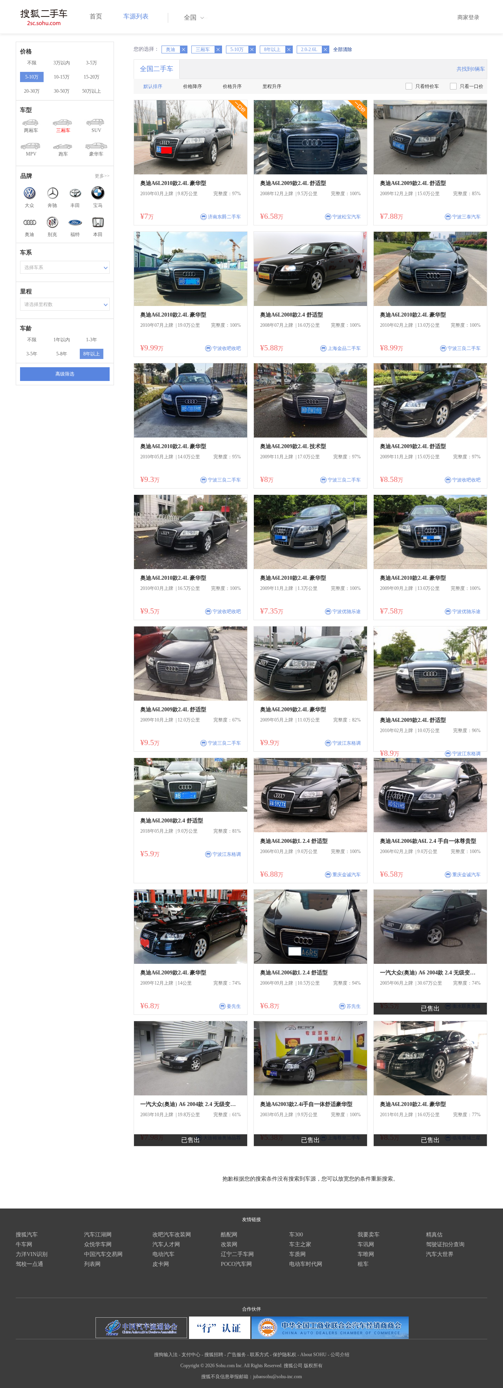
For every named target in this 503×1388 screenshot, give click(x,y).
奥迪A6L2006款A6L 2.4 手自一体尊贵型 (428, 841)
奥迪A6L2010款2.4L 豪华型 (173, 183)
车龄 (26, 328)
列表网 (92, 1264)
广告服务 (236, 1354)
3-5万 (91, 63)
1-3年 (91, 339)
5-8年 (61, 354)
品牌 (26, 176)
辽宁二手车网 (237, 1254)
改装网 (229, 1244)
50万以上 (91, 91)
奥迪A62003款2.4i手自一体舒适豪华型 (306, 1104)
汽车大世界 (439, 1254)
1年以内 (61, 339)
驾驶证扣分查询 (445, 1244)
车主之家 (300, 1244)
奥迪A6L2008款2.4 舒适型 (291, 315)
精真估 (434, 1235)
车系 (26, 252)
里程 (26, 291)
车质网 (297, 1254)
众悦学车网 (98, 1244)
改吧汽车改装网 (171, 1235)
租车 (363, 1264)
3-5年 (31, 354)
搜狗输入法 (166, 1354)
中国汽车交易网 (103, 1254)
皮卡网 (160, 1264)
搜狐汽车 (27, 1235)
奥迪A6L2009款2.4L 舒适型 (293, 183)
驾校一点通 (29, 1264)
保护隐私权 (284, 1354)
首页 (96, 16)
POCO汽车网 (236, 1264)
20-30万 (32, 91)
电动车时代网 (305, 1264)
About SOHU (313, 1354)
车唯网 (366, 1254)
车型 (26, 110)
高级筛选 (64, 374)
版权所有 (313, 1365)
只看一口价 (471, 86)
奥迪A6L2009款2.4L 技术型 (293, 446)
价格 (26, 51)
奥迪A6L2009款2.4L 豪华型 (293, 709)
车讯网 (366, 1244)
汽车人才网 (166, 1244)
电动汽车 (163, 1254)
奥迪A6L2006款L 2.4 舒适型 (294, 841)
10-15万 (62, 77)
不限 (32, 63)
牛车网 (24, 1244)
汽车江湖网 (98, 1235)
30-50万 (62, 91)
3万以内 (61, 63)
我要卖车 (369, 1235)
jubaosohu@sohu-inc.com (277, 1376)
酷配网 (229, 1235)
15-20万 (91, 77)
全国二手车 (156, 69)
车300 (296, 1235)
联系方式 (259, 1354)
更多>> (102, 176)
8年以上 (91, 354)
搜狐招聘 (213, 1354)
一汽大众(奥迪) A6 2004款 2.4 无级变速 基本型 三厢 (430, 973)
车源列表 (136, 16)
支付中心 (191, 1354)
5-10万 (32, 77)
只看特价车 (427, 86)
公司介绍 (339, 1354)
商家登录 (468, 17)
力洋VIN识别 (32, 1254)
